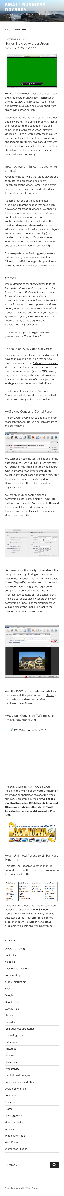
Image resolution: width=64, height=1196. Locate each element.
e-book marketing (15, 981)
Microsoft (10, 261)
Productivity (12, 1068)
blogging (10, 961)
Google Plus (12, 1008)
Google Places (13, 1002)
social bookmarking (16, 1088)
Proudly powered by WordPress (21, 1188)
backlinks (10, 955)
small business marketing (20, 1082)
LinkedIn (10, 1022)
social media (12, 1095)
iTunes (9, 1015)
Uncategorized (13, 1115)
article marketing (15, 948)
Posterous (11, 1062)
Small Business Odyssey (25, 7)
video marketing (14, 1122)
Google (9, 995)
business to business (17, 968)
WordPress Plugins (16, 1148)
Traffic (8, 1108)
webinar (9, 1129)
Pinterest (10, 1048)
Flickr (8, 988)
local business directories (20, 1028)
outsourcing (12, 1042)
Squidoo (10, 1102)
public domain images (17, 1075)
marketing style (14, 1035)
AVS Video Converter (45, 363)
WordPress (11, 1142)
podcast (9, 1055)
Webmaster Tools (15, 1135)
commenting (12, 975)
